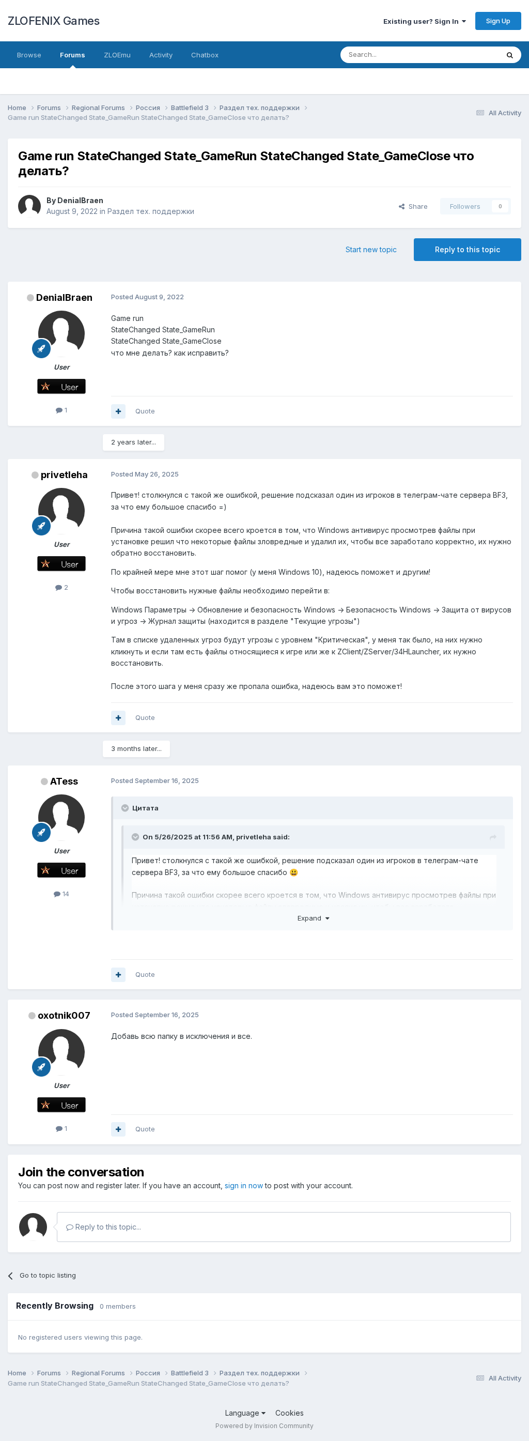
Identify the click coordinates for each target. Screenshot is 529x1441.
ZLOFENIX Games (53, 20)
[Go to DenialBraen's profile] (29, 206)
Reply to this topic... (107, 1226)
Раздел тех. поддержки (150, 211)
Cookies (289, 1412)
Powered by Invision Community (264, 1426)
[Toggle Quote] (126, 808)
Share (416, 206)
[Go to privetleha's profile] (61, 511)
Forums (72, 55)
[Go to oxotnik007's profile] (61, 1052)
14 (64, 894)
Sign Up (498, 21)
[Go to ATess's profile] (61, 817)
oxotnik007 (64, 1015)
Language (243, 1412)
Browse (29, 55)
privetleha (64, 474)
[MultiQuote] (118, 411)
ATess (64, 781)
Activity (161, 55)
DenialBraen (80, 200)
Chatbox (205, 55)
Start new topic (371, 249)
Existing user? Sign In (422, 21)
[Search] (510, 55)
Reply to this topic (467, 249)
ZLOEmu (117, 55)
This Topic (468, 54)
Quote (145, 411)
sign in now (244, 1185)
